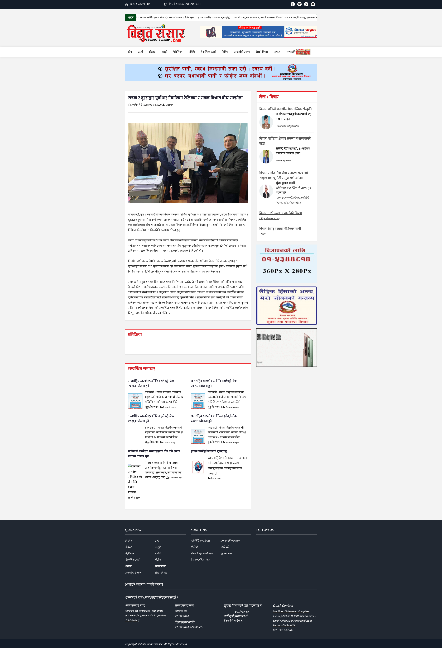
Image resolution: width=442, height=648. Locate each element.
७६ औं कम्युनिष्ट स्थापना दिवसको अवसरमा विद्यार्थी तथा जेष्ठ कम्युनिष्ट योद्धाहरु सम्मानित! (256, 17)
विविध (225, 52)
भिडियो (194, 547)
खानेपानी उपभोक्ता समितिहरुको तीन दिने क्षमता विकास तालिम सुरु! (140, 17)
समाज (277, 52)
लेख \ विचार (262, 52)
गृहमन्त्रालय (226, 553)
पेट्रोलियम (177, 52)
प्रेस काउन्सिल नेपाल (200, 560)
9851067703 (286, 630)
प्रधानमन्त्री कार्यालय (229, 540)
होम (130, 52)
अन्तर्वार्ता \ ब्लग (242, 52)
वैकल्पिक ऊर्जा (208, 52)
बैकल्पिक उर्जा (132, 560)
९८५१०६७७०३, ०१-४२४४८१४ (188, 627)
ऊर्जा (140, 52)
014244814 (288, 625)
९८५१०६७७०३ (132, 620)
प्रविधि (192, 52)
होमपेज (128, 540)
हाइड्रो (164, 52)
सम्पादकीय (291, 52)
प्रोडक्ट (152, 52)
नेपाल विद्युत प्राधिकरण (202, 553)
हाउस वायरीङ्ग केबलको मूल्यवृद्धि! (193, 17)
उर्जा (157, 540)
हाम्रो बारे (224, 547)
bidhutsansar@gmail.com (296, 620)
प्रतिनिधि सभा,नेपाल (200, 540)
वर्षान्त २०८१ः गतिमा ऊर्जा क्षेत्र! (316, 17)
